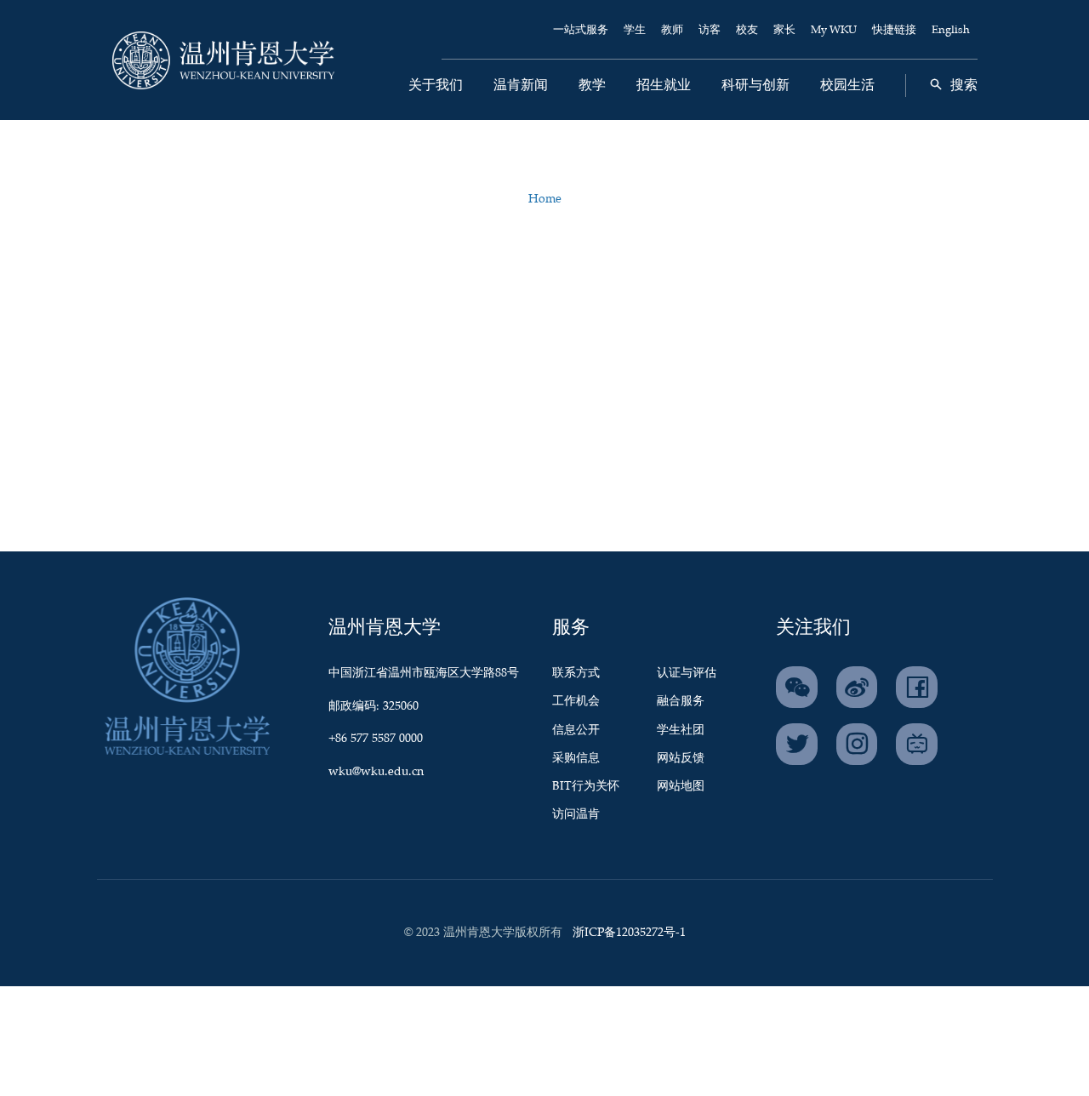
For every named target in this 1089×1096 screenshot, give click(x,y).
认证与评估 (686, 673)
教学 (592, 85)
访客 (709, 30)
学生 (635, 30)
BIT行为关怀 (585, 786)
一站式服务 (580, 30)
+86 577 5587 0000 (375, 738)
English (951, 30)
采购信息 (576, 758)
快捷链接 (894, 30)
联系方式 (576, 673)
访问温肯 (576, 814)
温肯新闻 (520, 85)
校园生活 (847, 85)
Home (545, 199)
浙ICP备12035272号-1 (629, 932)
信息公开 (576, 730)
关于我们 (435, 85)
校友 (747, 30)
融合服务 (680, 701)
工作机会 (576, 701)
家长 (784, 30)
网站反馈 (680, 758)
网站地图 (680, 786)
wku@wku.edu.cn (376, 772)
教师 (672, 30)
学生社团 (680, 730)
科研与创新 (755, 85)
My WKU (834, 30)
